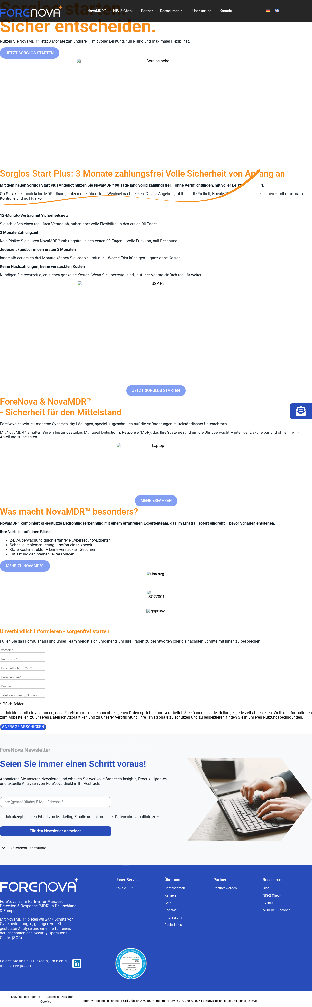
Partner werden (225, 888)
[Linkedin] (76, 963)
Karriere (170, 895)
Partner (147, 11)
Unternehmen (175, 888)
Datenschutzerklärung (60, 996)
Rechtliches (173, 925)
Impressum (173, 917)
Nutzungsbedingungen (26, 996)
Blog (266, 888)
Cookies (45, 1001)
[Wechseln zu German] (268, 11)
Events (268, 903)
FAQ (168, 903)
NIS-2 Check (123, 11)
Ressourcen (169, 11)
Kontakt (226, 11)
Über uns (199, 11)
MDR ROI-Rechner (276, 910)
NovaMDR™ (96, 11)
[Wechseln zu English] (277, 11)
